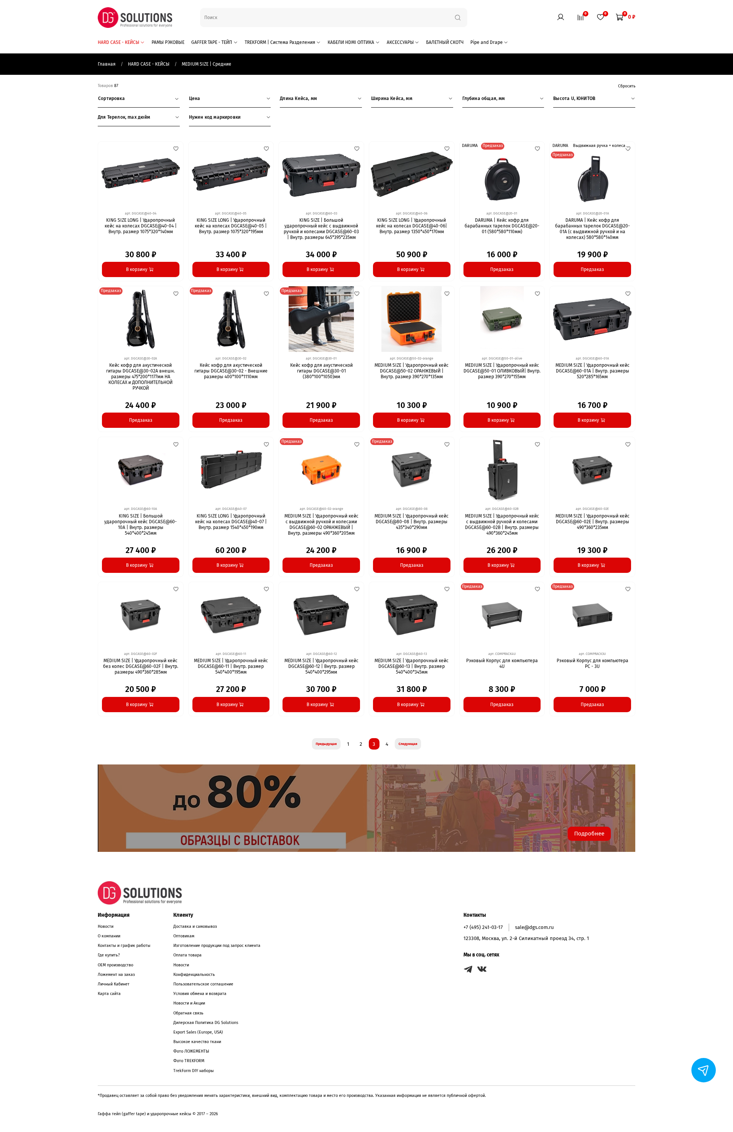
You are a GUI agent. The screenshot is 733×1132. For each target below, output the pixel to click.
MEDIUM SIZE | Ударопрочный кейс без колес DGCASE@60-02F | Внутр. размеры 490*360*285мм (140, 666)
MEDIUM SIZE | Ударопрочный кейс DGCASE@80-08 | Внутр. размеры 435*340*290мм (412, 521)
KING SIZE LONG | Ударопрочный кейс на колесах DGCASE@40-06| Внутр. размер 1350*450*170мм (411, 226)
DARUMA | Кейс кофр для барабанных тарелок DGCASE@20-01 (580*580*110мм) (502, 226)
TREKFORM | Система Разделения (280, 42)
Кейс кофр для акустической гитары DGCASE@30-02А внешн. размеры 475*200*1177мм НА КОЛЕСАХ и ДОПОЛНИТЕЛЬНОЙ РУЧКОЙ (140, 377)
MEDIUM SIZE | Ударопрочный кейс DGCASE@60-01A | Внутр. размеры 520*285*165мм (592, 371)
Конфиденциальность (194, 974)
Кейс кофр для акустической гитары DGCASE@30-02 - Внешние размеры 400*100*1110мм (231, 371)
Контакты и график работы (124, 945)
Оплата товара (187, 955)
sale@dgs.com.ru (534, 927)
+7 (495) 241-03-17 (483, 927)
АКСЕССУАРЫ (400, 42)
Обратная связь (188, 1013)
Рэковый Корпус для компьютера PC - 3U (592, 663)
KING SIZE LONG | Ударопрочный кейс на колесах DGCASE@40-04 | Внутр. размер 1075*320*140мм (141, 226)
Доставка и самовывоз (195, 926)
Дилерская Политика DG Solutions (205, 1022)
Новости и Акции (189, 1003)
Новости (105, 926)
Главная (107, 64)
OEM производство (115, 965)
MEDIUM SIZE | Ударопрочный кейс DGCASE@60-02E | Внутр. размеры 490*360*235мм (592, 521)
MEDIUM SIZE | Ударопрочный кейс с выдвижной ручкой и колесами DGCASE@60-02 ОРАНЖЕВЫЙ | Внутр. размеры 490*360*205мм (321, 524)
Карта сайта (109, 993)
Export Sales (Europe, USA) (198, 1032)
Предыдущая (326, 744)
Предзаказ (501, 269)
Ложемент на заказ (116, 974)
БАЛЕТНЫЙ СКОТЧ (444, 42)
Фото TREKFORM (188, 1060)
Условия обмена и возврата (199, 993)
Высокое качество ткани (197, 1041)
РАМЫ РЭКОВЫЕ (168, 42)
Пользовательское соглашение (203, 984)
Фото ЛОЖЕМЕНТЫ (191, 1051)
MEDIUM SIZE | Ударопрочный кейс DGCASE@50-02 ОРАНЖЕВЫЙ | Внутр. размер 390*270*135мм (412, 371)
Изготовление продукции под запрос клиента (216, 945)
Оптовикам (183, 936)
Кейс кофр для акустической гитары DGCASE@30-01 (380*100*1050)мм (321, 371)
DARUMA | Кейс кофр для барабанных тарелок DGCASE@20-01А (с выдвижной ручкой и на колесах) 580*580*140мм (592, 229)
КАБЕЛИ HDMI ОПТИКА (351, 42)
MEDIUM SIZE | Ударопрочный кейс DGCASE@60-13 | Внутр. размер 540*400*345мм (412, 666)
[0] (580, 17)
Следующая (408, 744)
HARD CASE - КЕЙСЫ (118, 42)
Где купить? (109, 955)
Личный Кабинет (113, 984)
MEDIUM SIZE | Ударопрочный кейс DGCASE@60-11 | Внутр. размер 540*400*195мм (231, 666)
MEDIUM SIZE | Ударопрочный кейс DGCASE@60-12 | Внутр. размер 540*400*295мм (321, 666)
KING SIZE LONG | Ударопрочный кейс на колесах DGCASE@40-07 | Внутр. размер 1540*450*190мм (231, 521)
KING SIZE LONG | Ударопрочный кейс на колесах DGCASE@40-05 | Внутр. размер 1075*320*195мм (231, 226)
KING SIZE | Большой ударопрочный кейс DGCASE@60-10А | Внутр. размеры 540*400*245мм (140, 524)
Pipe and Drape (486, 42)
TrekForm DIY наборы (193, 1070)
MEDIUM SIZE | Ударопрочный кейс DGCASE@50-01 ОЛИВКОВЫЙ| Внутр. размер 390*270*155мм (502, 371)
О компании (109, 936)
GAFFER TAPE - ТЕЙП (211, 42)
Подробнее (589, 833)
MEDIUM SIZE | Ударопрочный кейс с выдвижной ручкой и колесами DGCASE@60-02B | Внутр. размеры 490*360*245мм (502, 524)
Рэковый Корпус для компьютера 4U (502, 663)
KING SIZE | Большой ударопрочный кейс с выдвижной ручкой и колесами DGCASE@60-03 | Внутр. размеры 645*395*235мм (321, 229)
